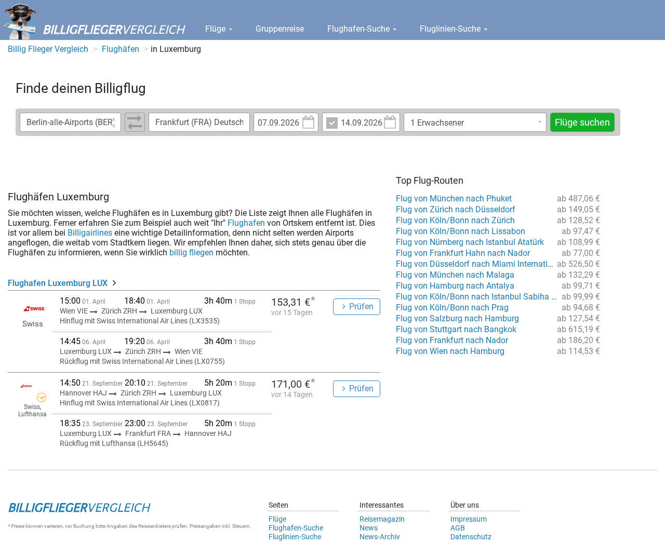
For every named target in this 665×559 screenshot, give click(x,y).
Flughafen (246, 223)
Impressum (468, 519)
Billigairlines (90, 233)
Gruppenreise (280, 29)
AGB (457, 528)
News (369, 528)
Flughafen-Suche (359, 29)
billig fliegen (191, 252)
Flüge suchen (582, 122)
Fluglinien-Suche (451, 29)
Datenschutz (470, 537)
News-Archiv (380, 537)
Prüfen (361, 306)
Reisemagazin (382, 519)
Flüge (216, 29)
